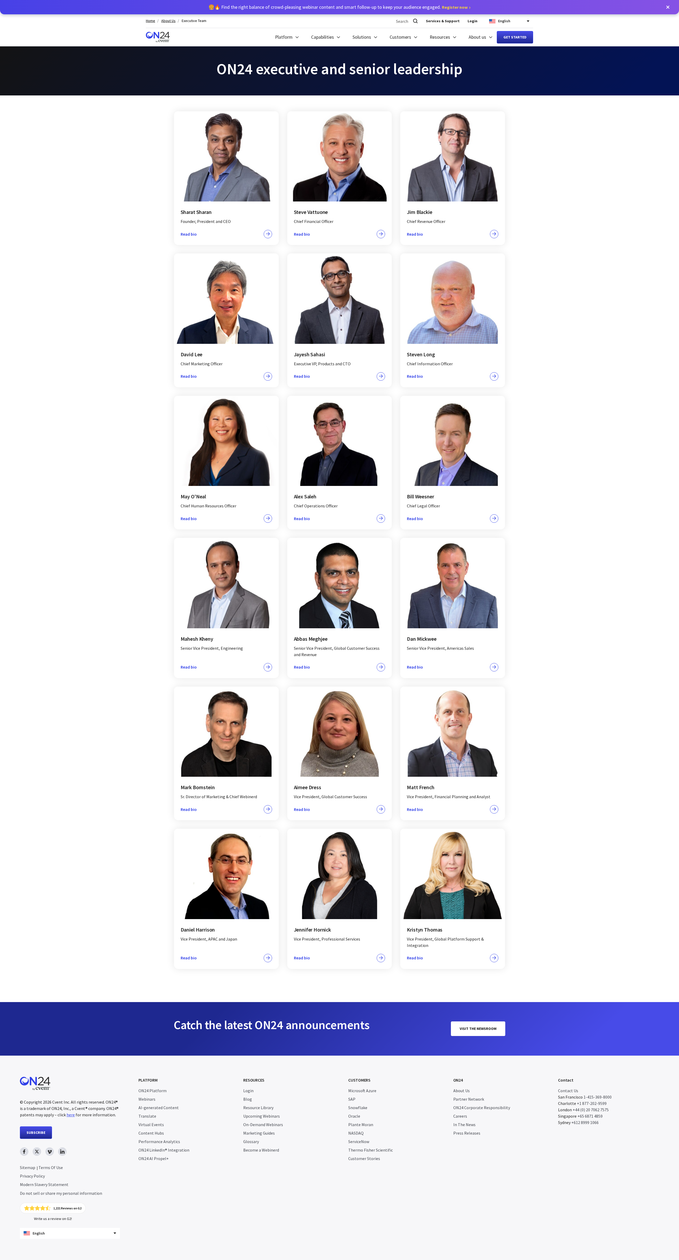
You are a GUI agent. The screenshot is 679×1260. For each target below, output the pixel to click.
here (71, 1114)
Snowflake (357, 1107)
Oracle (354, 1116)
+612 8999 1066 (585, 1122)
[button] (668, 7)
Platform (284, 37)
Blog (247, 1099)
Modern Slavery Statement (44, 1184)
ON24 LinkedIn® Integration (163, 1150)
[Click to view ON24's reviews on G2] (52, 1208)
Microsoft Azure (362, 1090)
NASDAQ (356, 1133)
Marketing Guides (259, 1133)
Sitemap (27, 1167)
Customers (400, 37)
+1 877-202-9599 (592, 1103)
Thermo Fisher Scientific (370, 1150)
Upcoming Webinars (261, 1116)
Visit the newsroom (478, 1028)
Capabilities (322, 37)
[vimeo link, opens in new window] (49, 1151)
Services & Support (443, 21)
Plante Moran (360, 1124)
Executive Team (194, 21)
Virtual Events (151, 1124)
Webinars (146, 1099)
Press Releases (466, 1133)
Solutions (361, 37)
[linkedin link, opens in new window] (62, 1151)
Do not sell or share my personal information (61, 1193)
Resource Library (258, 1107)
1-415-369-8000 (598, 1097)
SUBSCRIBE (36, 1132)
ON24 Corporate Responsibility (481, 1107)
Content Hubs (151, 1133)
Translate (147, 1116)
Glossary (251, 1141)
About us (477, 37)
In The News (464, 1124)
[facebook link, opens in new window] (24, 1151)
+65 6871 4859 (590, 1116)
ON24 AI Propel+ (153, 1158)
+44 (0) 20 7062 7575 (591, 1109)
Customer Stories (364, 1158)
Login (472, 21)
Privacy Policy (32, 1176)
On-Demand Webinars (263, 1124)
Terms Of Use (50, 1167)
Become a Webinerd (261, 1150)
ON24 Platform (152, 1090)
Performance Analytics (159, 1141)
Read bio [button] (189, 234)
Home (150, 21)
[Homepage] (158, 37)
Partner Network (468, 1099)
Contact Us (568, 1090)
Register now (455, 7)
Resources (440, 37)
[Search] (415, 21)
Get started (514, 37)
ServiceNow (358, 1141)
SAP (351, 1099)
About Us (168, 21)
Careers (460, 1116)
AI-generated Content (158, 1107)
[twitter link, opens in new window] (37, 1151)
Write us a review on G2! (53, 1218)
